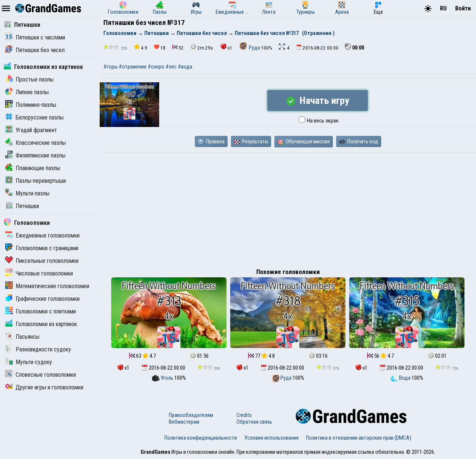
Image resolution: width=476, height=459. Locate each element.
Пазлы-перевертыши (41, 180)
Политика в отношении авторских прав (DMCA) (358, 437)
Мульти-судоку (34, 362)
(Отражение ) (318, 33)
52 (181, 48)
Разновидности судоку (43, 349)
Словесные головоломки (46, 374)
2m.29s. (205, 48)
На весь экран (322, 120)
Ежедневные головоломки (48, 235)
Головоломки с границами (47, 248)
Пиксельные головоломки (47, 260)
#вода (185, 66)
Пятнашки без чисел (40, 50)
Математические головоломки (52, 286)
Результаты (254, 141)
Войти (463, 8)
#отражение (133, 66)
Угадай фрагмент (36, 130)
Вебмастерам (184, 421)
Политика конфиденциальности (200, 437)
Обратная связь (254, 421)
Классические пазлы (41, 142)
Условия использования (271, 437)
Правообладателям (191, 415)
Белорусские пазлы (40, 117)
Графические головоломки (48, 298)
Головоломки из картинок (48, 66)
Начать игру (323, 100)
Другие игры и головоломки (49, 387)
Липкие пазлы (32, 92)
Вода (405, 377)
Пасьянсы (27, 336)
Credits (244, 415)
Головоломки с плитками (46, 311)
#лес (171, 66)
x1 (230, 48)
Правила (215, 141)
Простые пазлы (35, 79)
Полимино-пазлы (36, 104)
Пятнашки (27, 24)
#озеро (156, 66)
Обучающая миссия (307, 141)
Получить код (362, 141)
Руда (254, 47)
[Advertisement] (288, 208)
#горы (110, 66)
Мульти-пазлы (32, 193)
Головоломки (32, 222)
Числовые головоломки (44, 273)
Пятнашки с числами (40, 37)
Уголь (167, 377)
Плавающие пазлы (38, 168)
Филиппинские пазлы (40, 155)
